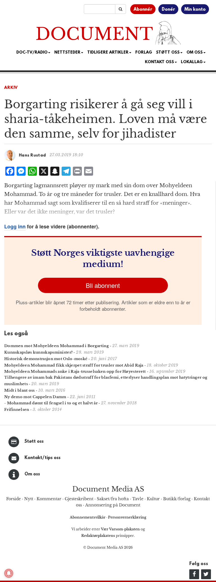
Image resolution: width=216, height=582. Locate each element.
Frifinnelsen (16, 409)
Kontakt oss (159, 62)
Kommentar (49, 498)
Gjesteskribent (79, 498)
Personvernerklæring (127, 517)
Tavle (137, 498)
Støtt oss (34, 441)
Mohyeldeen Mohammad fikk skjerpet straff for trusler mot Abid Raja (73, 365)
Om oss (32, 474)
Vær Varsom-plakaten (120, 529)
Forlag (143, 52)
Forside (13, 498)
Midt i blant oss (19, 390)
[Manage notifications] (8, 573)
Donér (168, 9)
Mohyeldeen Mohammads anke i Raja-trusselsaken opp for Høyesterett (75, 371)
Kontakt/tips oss (42, 457)
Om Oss (194, 52)
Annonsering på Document (112, 505)
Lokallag (192, 62)
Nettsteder (67, 52)
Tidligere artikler (108, 52)
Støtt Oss (168, 52)
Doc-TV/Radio (32, 52)
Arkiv (11, 87)
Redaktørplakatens (98, 536)
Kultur (153, 498)
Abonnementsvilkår (88, 517)
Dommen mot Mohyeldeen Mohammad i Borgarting (56, 345)
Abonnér (143, 9)
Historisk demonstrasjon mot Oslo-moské (45, 358)
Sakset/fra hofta (113, 498)
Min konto (195, 9)
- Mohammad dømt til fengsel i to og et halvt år (51, 403)
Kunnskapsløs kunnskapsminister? (38, 352)
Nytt (28, 498)
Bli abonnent (103, 285)
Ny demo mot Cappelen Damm (35, 396)
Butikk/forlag (176, 498)
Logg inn (15, 226)
